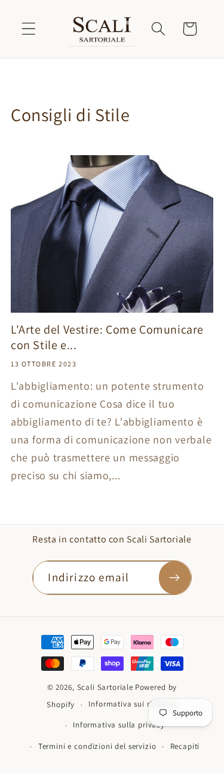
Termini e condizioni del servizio (97, 746)
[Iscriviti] (175, 577)
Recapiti (185, 746)
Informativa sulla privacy (119, 725)
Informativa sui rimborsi (132, 704)
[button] (29, 29)
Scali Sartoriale (105, 687)
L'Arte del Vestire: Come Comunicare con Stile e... (107, 337)
